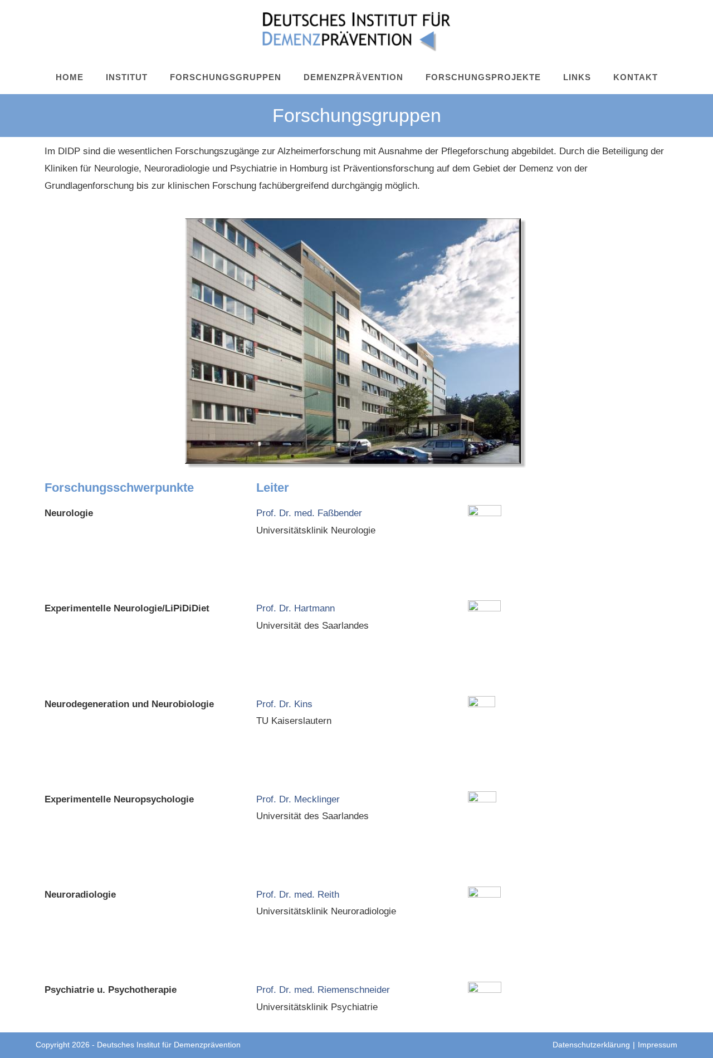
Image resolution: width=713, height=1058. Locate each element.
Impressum (657, 1044)
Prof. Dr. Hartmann (295, 608)
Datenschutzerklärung (591, 1044)
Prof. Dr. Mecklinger (298, 799)
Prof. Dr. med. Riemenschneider (323, 989)
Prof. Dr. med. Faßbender (309, 513)
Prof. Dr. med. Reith (297, 894)
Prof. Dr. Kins (284, 704)
